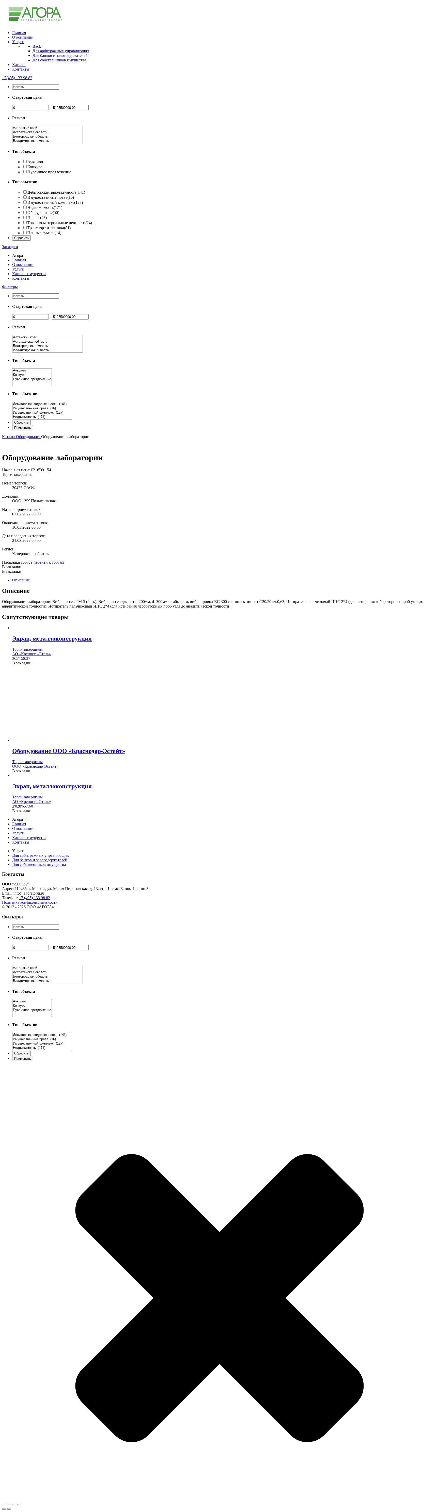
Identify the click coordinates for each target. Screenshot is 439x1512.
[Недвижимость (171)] (42, 417)
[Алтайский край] (47, 128)
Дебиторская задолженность (56, 192)
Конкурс (34, 167)
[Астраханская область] (47, 132)
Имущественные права (50, 197)
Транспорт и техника (49, 228)
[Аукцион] (32, 370)
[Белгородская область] (47, 137)
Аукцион (35, 162)
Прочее (37, 217)
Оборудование (43, 212)
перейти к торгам (49, 562)
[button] (11, 567)
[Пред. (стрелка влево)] (4, 1509)
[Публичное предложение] (32, 379)
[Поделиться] (9, 1504)
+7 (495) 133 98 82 (34, 898)
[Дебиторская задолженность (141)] (42, 404)
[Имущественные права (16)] (42, 408)
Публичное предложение (49, 172)
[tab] (224, 580)
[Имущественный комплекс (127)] (42, 413)
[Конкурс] (32, 375)
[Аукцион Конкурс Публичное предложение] (32, 384)
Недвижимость (44, 207)
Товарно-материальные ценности (59, 223)
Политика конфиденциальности (30, 902)
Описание (21, 580)
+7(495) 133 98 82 (17, 78)
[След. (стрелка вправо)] (9, 1509)
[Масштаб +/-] (19, 1504)
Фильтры (10, 287)
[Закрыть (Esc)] (4, 1504)
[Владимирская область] (47, 141)
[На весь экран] (14, 1504)
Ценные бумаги (44, 233)
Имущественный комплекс (55, 202)
